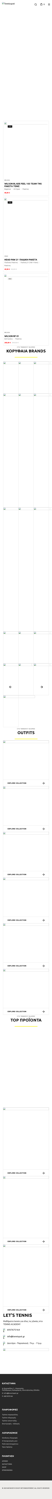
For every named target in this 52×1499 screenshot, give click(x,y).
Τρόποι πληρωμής (9, 1417)
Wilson (7, 180)
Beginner (7, 189)
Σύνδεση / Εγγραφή (9, 1438)
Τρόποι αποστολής (9, 1421)
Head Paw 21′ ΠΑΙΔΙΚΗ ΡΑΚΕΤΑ (20, 259)
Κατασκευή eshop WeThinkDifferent (20, 1488)
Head (6, 256)
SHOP (4, 1467)
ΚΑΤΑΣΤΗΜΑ (7, 1464)
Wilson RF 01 (11, 336)
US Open (17, 189)
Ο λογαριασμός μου (9, 1441)
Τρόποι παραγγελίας (10, 1414)
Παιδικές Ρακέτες (11, 262)
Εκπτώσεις (8, 339)
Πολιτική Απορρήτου (10, 1444)
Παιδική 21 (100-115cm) (29, 262)
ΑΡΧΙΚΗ (5, 1461)
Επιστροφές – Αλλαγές (11, 1424)
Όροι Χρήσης (7, 1447)
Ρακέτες (26, 189)
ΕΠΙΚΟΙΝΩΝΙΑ (7, 1470)
